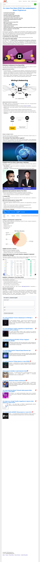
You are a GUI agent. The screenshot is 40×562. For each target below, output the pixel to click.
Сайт (4, 309)
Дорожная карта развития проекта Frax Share (12, 19)
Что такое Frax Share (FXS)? (9, 14)
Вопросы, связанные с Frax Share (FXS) (11, 28)
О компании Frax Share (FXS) (9, 12)
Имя (5, 307)
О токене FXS (6, 20)
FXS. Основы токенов (8, 23)
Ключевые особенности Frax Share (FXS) (12, 15)
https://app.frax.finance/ (26, 286)
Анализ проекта (34, 1)
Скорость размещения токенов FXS (11, 24)
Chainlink (29, 105)
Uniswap (25, 105)
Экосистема (25, 1)
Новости (20, 1)
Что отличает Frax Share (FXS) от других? (12, 16)
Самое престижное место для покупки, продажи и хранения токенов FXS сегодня (19, 27)
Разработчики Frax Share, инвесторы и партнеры (13, 18)
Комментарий (6, 299)
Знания (29, 1)
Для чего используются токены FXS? (11, 22)
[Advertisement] (30, 436)
